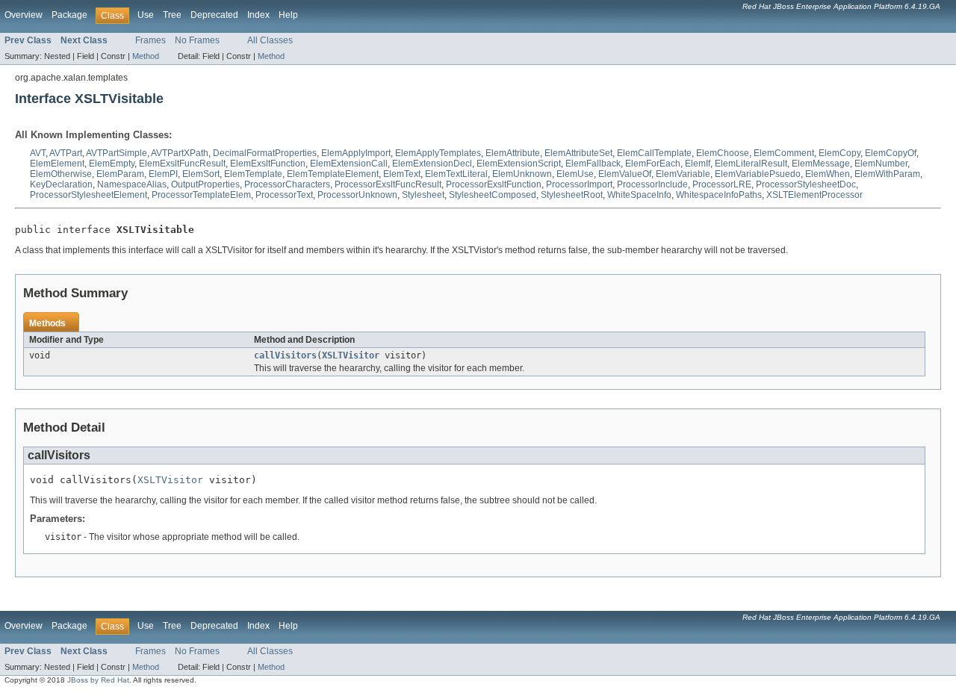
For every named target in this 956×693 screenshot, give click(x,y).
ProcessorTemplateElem (201, 195)
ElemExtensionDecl (432, 163)
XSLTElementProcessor (814, 195)
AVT (38, 153)
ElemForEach (652, 163)
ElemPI (163, 174)
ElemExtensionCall (349, 163)
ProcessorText (284, 195)
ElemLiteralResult (751, 163)
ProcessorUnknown (357, 195)
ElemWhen (827, 174)
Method (145, 56)
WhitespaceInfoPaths (719, 195)
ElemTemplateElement (333, 174)
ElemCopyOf (890, 153)
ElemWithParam (887, 174)
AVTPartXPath (179, 153)
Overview (23, 15)
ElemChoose (722, 153)
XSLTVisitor (350, 355)
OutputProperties (205, 184)
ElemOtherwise (61, 174)
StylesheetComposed (492, 195)
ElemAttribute (512, 153)
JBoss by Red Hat (98, 680)
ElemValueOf (624, 174)
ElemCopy (839, 153)
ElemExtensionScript (519, 163)
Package (69, 15)
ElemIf (697, 163)
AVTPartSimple (116, 153)
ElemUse (575, 174)
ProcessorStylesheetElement (88, 195)
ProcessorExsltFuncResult (388, 184)
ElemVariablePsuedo (758, 174)
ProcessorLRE (721, 184)
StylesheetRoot (572, 195)
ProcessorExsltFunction (493, 184)
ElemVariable (683, 174)
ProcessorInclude (652, 184)
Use (145, 15)
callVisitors (285, 355)
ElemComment (784, 153)
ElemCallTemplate (654, 153)
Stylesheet (423, 195)
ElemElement (57, 163)
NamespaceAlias (132, 184)
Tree (172, 15)
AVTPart (65, 153)
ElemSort (201, 174)
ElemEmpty (111, 163)
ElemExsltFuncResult (182, 163)
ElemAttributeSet (578, 153)
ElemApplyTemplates (438, 153)
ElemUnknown (522, 174)
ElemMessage (821, 163)
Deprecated (214, 15)
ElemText (401, 174)
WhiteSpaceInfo (639, 195)
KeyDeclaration (61, 184)
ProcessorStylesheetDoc (806, 184)
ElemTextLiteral (456, 174)
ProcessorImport (579, 184)
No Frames (197, 40)
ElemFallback (593, 163)
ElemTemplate (253, 174)
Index (258, 15)
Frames (150, 40)
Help (288, 15)
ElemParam (120, 174)
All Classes (270, 40)
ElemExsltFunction (267, 163)
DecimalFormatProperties (265, 153)
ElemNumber (880, 163)
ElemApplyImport (356, 153)
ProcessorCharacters (287, 184)
